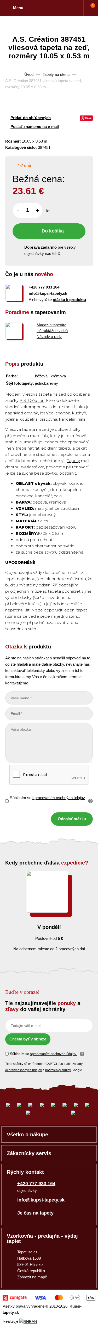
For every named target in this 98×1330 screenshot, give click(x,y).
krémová (58, 376)
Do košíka (53, 231)
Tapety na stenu (56, 74)
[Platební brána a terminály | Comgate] (49, 1298)
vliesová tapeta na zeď (44, 394)
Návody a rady (49, 336)
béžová (41, 376)
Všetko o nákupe (27, 1134)
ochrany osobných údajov (23, 1070)
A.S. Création (32, 400)
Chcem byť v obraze (27, 1039)
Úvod (28, 74)
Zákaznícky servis (29, 1153)
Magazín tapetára (51, 325)
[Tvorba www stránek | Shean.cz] (28, 1321)
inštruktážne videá (52, 330)
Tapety (73, 460)
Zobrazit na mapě (32, 1277)
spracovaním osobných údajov (58, 797)
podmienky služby (58, 1070)
